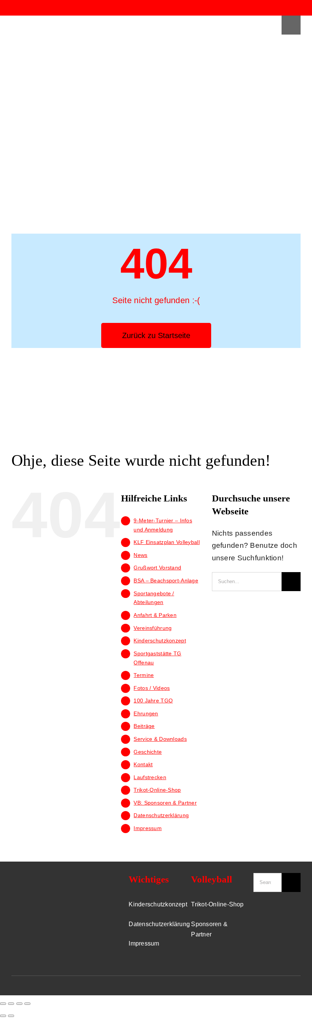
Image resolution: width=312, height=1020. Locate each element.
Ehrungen (146, 713)
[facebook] (270, 8)
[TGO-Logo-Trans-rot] (35, 19)
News (140, 555)
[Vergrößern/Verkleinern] (27, 1004)
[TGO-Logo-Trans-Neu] (38, 877)
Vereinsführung (153, 628)
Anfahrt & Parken (155, 615)
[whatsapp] (297, 8)
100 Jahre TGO (153, 700)
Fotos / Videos (152, 688)
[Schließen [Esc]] (3, 1004)
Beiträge (144, 726)
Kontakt (143, 764)
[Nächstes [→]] (11, 1016)
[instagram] (283, 8)
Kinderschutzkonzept (160, 640)
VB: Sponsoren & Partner (165, 803)
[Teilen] (11, 1004)
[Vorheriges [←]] (3, 1016)
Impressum (148, 828)
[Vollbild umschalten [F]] (19, 1004)
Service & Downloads (160, 739)
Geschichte (148, 752)
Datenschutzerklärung (161, 815)
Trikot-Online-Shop (157, 790)
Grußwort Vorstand (157, 568)
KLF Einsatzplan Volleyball (166, 542)
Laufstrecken (150, 777)
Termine (144, 675)
